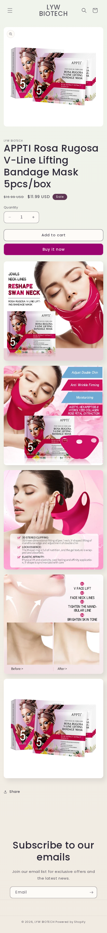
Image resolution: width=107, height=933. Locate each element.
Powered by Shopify (70, 922)
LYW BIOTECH (45, 922)
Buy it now (54, 249)
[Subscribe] (91, 892)
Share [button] (14, 791)
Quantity (11, 207)
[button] (9, 10)
